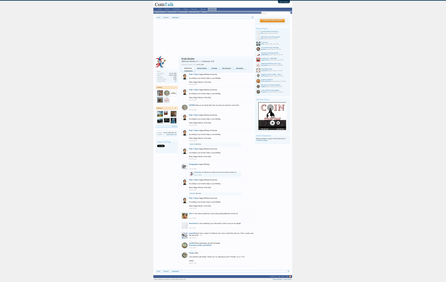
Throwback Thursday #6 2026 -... (270, 53)
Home (159, 9)
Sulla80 (263, 86)
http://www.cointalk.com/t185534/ (200, 245)
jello (190, 213)
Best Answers (226, 68)
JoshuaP (263, 92)
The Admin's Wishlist (262, 140)
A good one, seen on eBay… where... (271, 74)
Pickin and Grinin (266, 81)
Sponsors (204, 12)
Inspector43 (264, 70)
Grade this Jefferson (267, 79)
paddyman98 (264, 54)
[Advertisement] (205, 38)
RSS (290, 276)
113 (175, 81)
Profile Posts (188, 68)
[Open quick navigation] (252, 17)
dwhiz (262, 44)
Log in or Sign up (284, 1)
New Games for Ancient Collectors (270, 85)
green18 (192, 233)
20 (175, 108)
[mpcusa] (160, 100)
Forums (167, 9)
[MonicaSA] (167, 114)
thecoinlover (193, 223)
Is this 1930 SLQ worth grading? (270, 90)
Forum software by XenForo (170, 279)
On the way (264, 42)
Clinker (191, 253)
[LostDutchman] (173, 93)
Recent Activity (202, 68)
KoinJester (193, 144)
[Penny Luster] (173, 114)
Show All (174, 126)
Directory (203, 9)
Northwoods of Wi (171, 134)
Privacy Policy (288, 279)
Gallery (186, 9)
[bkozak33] (160, 114)
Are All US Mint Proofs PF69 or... (270, 31)
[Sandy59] (160, 120)
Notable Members (160, 12)
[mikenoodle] (167, 100)
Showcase (194, 9)
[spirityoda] (173, 120)
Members (212, 9)
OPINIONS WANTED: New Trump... (271, 63)
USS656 (192, 105)
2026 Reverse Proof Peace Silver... (271, 37)
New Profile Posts (195, 12)
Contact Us (273, 276)
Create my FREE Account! (272, 20)
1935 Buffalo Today (266, 69)
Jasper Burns (265, 60)
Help (279, 276)
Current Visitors (172, 12)
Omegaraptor (193, 164)
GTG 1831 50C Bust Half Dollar (270, 47)
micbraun (263, 49)
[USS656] (167, 93)
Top (287, 276)
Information (239, 68)
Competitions (188, 71)
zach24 (191, 243)
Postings (214, 68)
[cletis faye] (167, 120)
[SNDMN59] (160, 93)
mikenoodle (264, 65)
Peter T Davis (194, 74)
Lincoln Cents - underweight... (269, 58)
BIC (262, 33)
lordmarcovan (265, 76)
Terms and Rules (277, 279)
